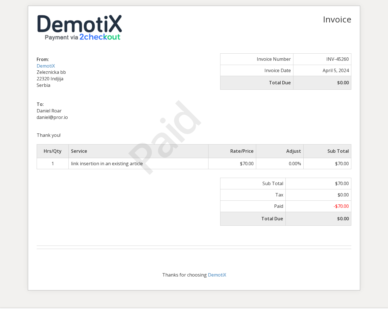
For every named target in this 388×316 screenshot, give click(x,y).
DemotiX (46, 66)
